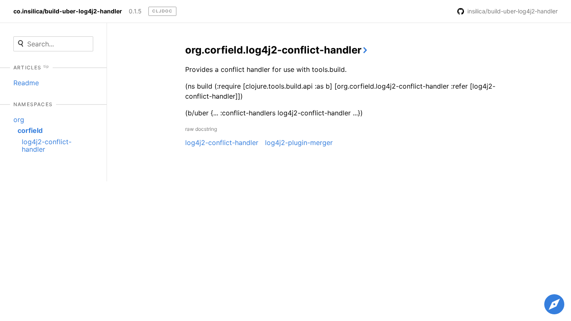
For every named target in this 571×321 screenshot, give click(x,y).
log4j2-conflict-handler (46, 145)
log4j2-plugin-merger (299, 142)
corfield (30, 130)
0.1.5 (135, 11)
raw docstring (201, 129)
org (18, 119)
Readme (26, 83)
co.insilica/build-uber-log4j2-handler (67, 11)
